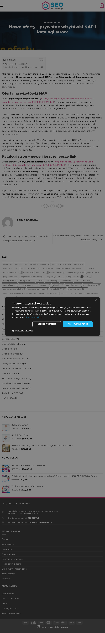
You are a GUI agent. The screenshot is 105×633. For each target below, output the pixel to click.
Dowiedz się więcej (33, 317)
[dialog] (52, 316)
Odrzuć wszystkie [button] (46, 324)
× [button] (96, 300)
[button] (22, 331)
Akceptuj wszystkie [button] (78, 324)
